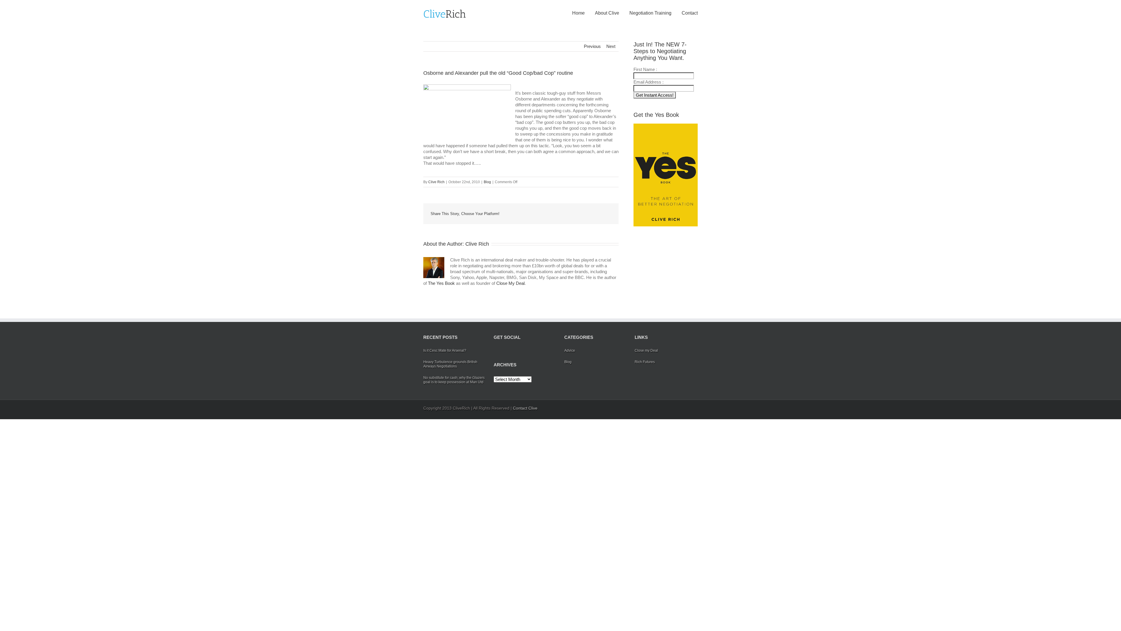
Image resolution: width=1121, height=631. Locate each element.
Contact (690, 13)
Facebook (515, 214)
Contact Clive (525, 408)
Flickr (538, 351)
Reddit (552, 214)
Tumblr (566, 214)
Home (578, 13)
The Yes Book (441, 283)
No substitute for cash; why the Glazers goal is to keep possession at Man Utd (454, 380)
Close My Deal (510, 283)
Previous (592, 46)
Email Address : (648, 81)
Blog (487, 182)
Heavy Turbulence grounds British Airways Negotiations (450, 364)
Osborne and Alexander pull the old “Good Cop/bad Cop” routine (498, 73)
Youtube (525, 352)
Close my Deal (646, 351)
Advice (569, 351)
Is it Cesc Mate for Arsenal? (444, 351)
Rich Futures (645, 362)
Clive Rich (436, 182)
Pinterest (593, 214)
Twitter (527, 214)
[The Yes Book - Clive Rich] (665, 175)
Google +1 (580, 214)
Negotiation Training (650, 13)
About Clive (607, 13)
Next (610, 46)
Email (607, 214)
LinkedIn (539, 213)
